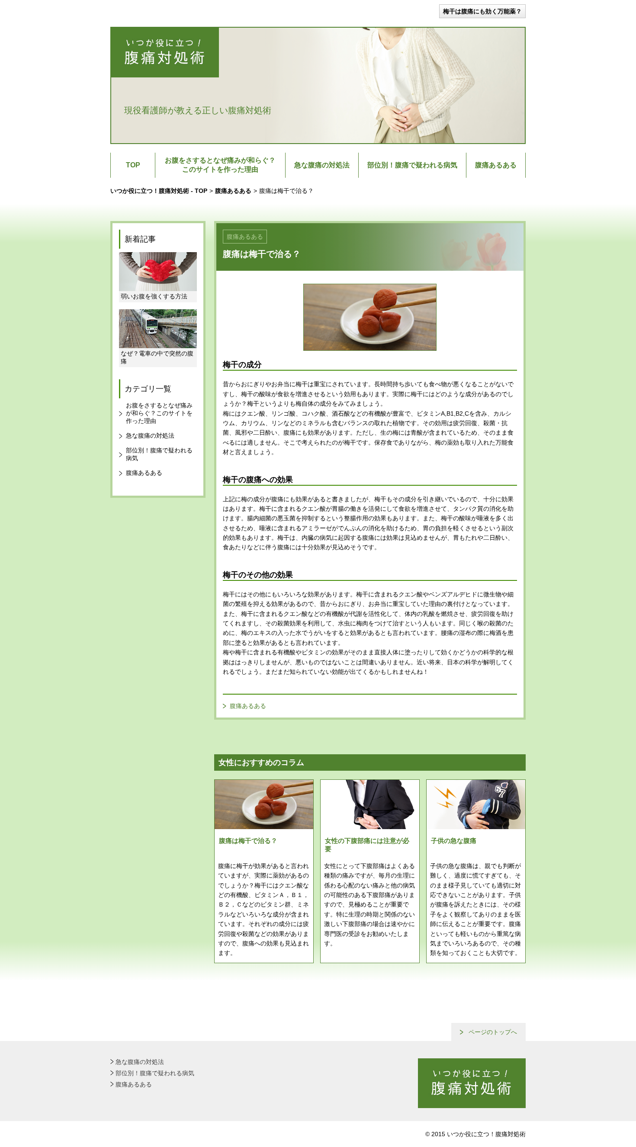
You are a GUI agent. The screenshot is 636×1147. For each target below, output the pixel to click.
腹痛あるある (496, 165)
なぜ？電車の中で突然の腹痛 (157, 357)
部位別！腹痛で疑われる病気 (412, 165)
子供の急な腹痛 (453, 840)
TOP (133, 165)
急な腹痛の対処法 (322, 165)
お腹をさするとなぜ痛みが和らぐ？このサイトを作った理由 (220, 165)
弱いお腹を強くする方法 (154, 296)
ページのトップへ (493, 1031)
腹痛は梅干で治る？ (248, 840)
